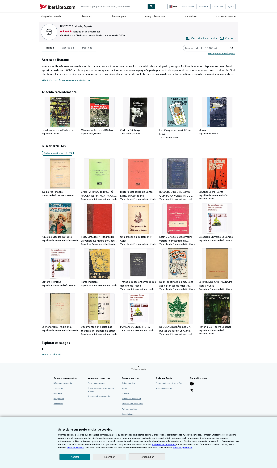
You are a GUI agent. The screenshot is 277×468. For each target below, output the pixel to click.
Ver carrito (58, 403)
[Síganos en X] (192, 391)
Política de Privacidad (131, 398)
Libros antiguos (118, 16)
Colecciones (86, 16)
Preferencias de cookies (164, 444)
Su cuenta (203, 6)
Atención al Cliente (164, 388)
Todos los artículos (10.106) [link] (58, 153)
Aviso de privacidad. (182, 447)
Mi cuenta (58, 393)
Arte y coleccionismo (155, 16)
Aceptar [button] (75, 456)
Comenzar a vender (226, 16)
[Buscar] (151, 6)
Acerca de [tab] (68, 47)
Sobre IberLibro (128, 383)
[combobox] (113, 6)
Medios (125, 388)
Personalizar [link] (147, 456)
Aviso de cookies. (75, 447)
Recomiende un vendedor (99, 396)
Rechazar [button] (109, 456)
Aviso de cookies (129, 409)
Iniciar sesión (188, 6)
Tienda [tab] (50, 47)
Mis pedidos (59, 398)
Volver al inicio (138, 369)
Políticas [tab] (87, 47)
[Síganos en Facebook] (192, 384)
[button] (232, 48)
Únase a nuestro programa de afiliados (101, 389)
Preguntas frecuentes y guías (169, 383)
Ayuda (231, 6)
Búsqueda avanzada (51, 16)
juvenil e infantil (51, 354)
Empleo (125, 393)
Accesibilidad (128, 414)
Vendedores (191, 16)
